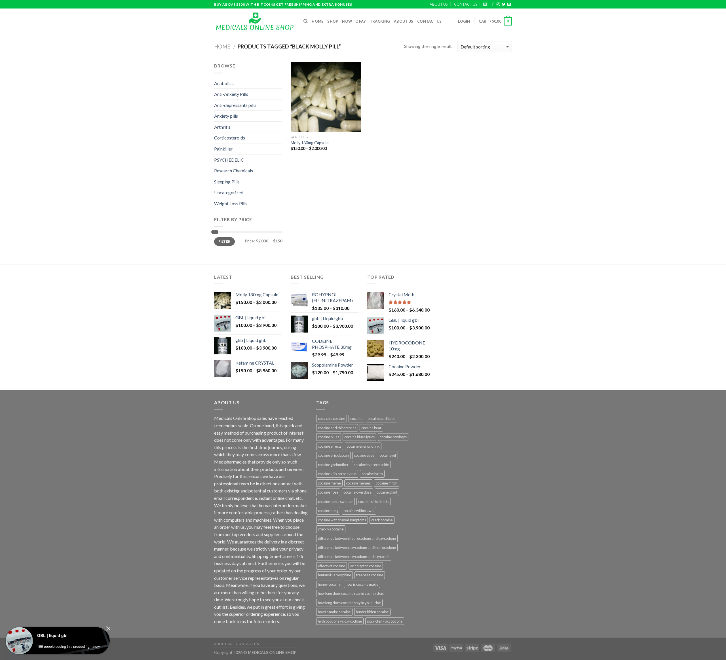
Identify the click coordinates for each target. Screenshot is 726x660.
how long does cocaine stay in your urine (349, 602)
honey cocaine (329, 584)
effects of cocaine (331, 566)
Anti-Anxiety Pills (231, 94)
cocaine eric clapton (333, 455)
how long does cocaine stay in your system (351, 593)
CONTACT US (465, 4)
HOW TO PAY (354, 21)
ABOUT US (439, 4)
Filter (224, 241)
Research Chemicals (233, 170)
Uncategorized (228, 192)
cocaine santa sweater (335, 501)
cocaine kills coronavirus (337, 473)
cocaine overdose (357, 492)
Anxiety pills (226, 116)
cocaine (356, 418)
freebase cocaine (369, 575)
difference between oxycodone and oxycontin (354, 556)
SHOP (332, 21)
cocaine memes (358, 483)
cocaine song (328, 510)
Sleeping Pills (227, 181)
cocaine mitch (386, 483)
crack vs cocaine (331, 529)
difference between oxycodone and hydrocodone (357, 547)
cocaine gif (387, 455)
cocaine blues (328, 437)
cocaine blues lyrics (359, 437)
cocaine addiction (381, 418)
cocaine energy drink (363, 446)
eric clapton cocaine (365, 566)
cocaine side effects (373, 501)
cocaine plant (387, 492)
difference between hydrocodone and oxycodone (357, 538)
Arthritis (222, 127)
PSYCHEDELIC (229, 159)
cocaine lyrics (372, 473)
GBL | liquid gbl (52, 635)
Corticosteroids (229, 137)
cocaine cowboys (393, 437)
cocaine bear (371, 428)
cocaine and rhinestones (337, 428)
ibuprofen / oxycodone (384, 621)
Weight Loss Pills (230, 203)
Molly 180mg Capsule (310, 142)
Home (317, 21)
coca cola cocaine (331, 418)
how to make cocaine (334, 612)
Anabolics (224, 83)
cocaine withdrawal (358, 510)
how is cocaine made (362, 584)
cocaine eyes (364, 455)
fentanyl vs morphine (334, 575)
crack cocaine (382, 520)
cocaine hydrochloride (371, 464)
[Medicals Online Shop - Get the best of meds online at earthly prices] (254, 21)
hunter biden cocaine (372, 612)
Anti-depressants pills (235, 105)
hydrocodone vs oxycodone (340, 621)
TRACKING (380, 21)
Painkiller (223, 148)
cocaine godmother (333, 464)
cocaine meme (329, 483)
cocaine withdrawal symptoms (342, 520)
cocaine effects (329, 446)
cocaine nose (328, 492)
